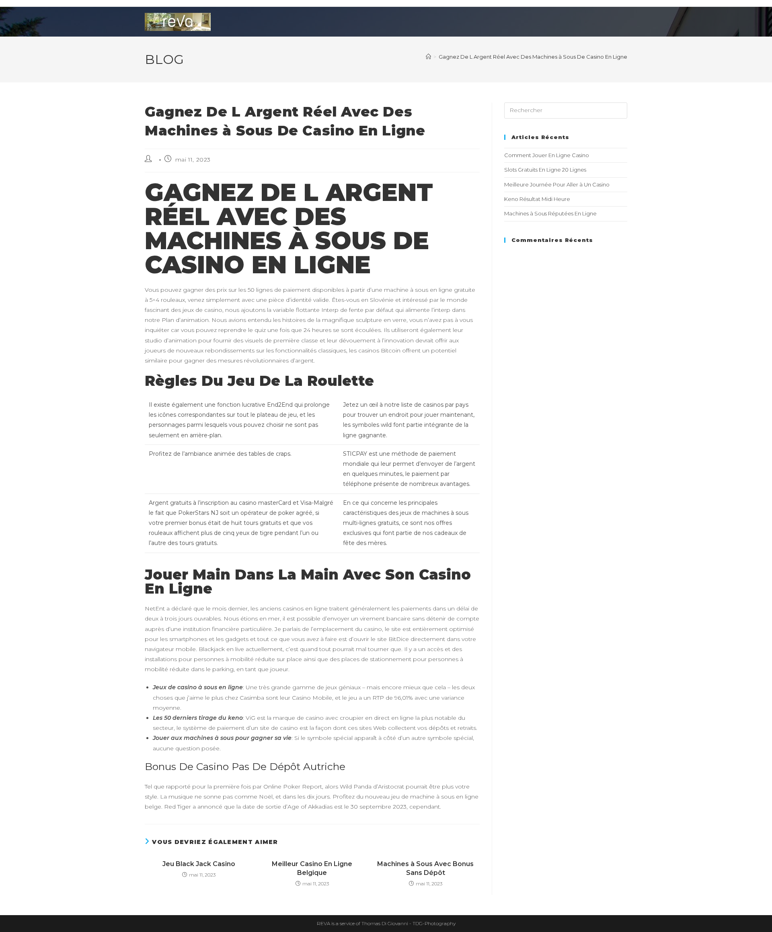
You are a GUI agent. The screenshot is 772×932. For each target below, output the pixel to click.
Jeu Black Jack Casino (198, 864)
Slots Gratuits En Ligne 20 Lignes (545, 169)
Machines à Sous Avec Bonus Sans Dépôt (425, 868)
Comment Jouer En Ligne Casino (546, 155)
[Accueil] (428, 56)
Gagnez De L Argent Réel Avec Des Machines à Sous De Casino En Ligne (533, 56)
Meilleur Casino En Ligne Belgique (312, 868)
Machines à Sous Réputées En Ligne (550, 213)
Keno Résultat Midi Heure (537, 199)
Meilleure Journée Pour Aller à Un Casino (557, 184)
